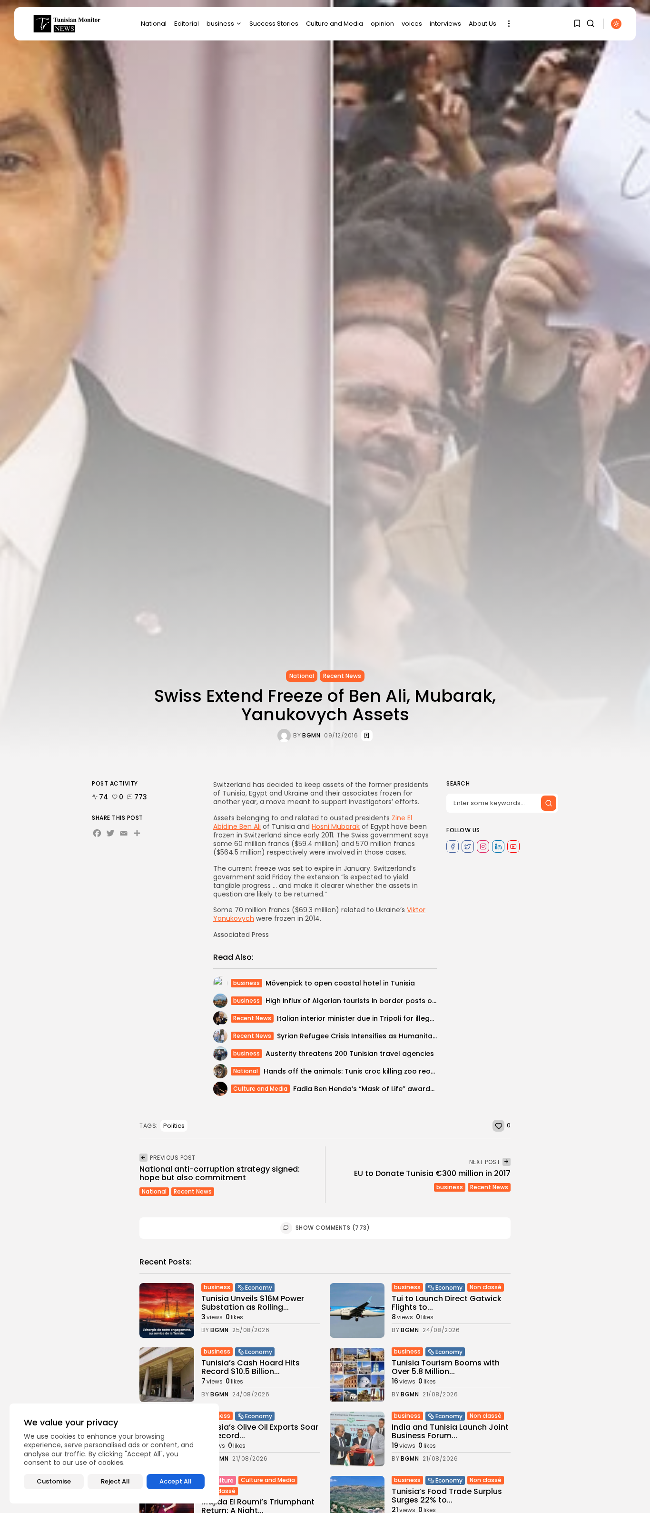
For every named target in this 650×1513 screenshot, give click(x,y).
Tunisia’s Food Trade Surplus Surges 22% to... (447, 1495)
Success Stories (273, 23)
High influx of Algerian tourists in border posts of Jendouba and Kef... (386, 1000)
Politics (174, 1125)
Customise (54, 1481)
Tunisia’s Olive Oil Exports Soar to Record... (259, 1431)
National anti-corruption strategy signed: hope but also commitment (219, 1173)
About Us (482, 23)
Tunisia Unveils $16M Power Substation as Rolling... (252, 1303)
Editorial (186, 23)
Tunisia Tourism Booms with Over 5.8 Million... (446, 1367)
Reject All (115, 1481)
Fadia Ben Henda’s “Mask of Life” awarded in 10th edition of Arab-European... (425, 1089)
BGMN (311, 735)
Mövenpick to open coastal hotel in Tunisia (340, 983)
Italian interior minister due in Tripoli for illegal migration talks (384, 1018)
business (220, 23)
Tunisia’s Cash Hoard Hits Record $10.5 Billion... (250, 1367)
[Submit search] (548, 803)
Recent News (342, 676)
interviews (445, 23)
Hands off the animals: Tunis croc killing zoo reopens (356, 1071)
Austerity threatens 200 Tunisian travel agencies (350, 1053)
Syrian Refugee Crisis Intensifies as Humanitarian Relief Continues (390, 1036)
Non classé (486, 1287)
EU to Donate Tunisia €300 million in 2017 (432, 1173)
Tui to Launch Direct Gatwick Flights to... (447, 1303)
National (154, 23)
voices (412, 23)
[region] (114, 1453)
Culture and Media (334, 23)
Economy (258, 1288)
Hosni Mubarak (336, 826)
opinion (382, 23)
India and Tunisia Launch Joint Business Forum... (450, 1431)
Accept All (175, 1481)
